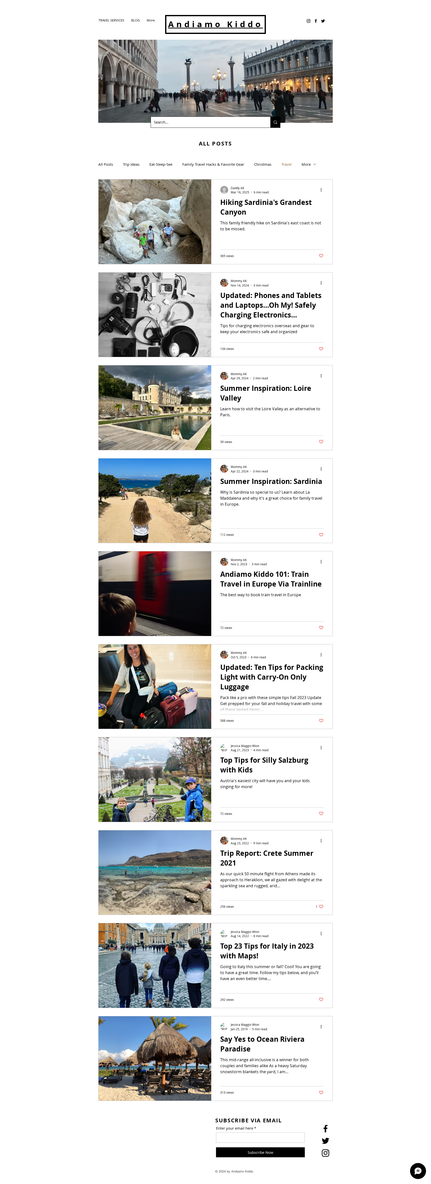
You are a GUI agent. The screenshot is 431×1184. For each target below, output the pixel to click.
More (306, 164)
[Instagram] (308, 20)
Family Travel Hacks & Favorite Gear (213, 164)
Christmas (262, 164)
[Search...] (275, 122)
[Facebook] (315, 20)
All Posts (105, 164)
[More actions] (323, 190)
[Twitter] (323, 20)
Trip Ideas (131, 164)
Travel (286, 164)
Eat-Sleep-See (160, 164)
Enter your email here (234, 1128)
